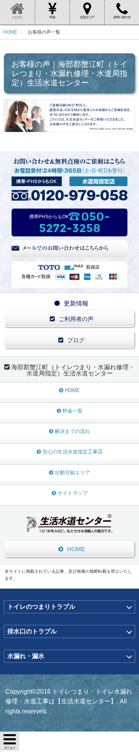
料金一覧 (73, 411)
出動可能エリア (72, 472)
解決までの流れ (72, 431)
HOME (72, 390)
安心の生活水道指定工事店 (72, 452)
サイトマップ (73, 493)
